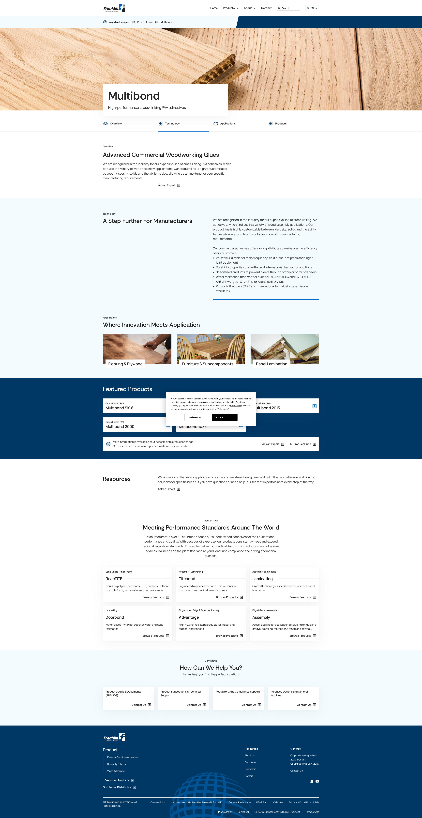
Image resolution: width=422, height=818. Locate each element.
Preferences (195, 417)
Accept (219, 417)
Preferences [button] (223, 409)
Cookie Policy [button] (236, 406)
